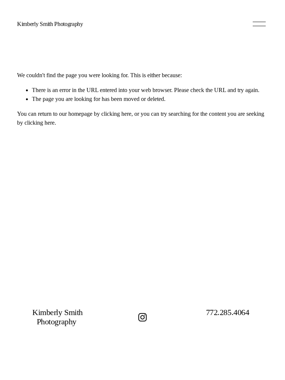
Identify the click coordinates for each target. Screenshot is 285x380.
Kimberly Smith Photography (50, 24)
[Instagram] (142, 317)
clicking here (116, 114)
